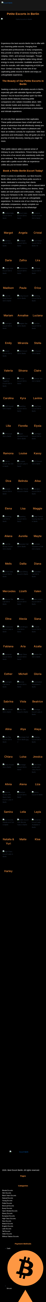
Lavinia (37, 398)
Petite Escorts (7, 1203)
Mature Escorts (7, 1223)
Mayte (38, 536)
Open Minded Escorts (9, 1211)
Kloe (37, 839)
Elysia (37, 425)
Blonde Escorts (7, 1190)
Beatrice (37, 701)
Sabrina (8, 701)
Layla (37, 811)
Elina (8, 618)
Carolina (8, 398)
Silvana (22, 370)
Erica (37, 287)
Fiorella (23, 425)
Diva (8, 480)
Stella (37, 343)
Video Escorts (7, 1234)
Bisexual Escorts (8, 1206)
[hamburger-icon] (42, 5)
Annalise (23, 315)
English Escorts (7, 1226)
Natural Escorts (7, 1198)
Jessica (37, 756)
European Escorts (8, 1216)
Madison (8, 287)
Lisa (22, 508)
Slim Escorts (6, 1193)
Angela (23, 232)
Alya (23, 729)
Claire (37, 370)
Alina (8, 729)
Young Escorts (7, 1200)
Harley (8, 871)
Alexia (23, 618)
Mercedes (9, 591)
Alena (23, 784)
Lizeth (23, 591)
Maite (23, 839)
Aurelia (23, 536)
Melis (8, 563)
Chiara (8, 756)
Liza (37, 784)
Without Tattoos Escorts (10, 1236)
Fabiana (8, 646)
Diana (37, 563)
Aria (23, 646)
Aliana (8, 536)
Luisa (23, 756)
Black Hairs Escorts (9, 1195)
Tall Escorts (6, 1231)
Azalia (38, 646)
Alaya (37, 729)
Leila (23, 811)
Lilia (8, 425)
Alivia (8, 784)
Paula (22, 287)
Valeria (8, 370)
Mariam (8, 315)
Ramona (8, 453)
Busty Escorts (7, 1208)
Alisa (38, 480)
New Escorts (6, 1221)
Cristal (38, 232)
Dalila (23, 563)
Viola (23, 701)
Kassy (37, 453)
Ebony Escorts (7, 1213)
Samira (8, 811)
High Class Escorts (9, 1218)
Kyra (23, 398)
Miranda (23, 343)
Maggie (37, 508)
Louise (23, 453)
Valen (37, 591)
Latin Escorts (6, 1229)
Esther (8, 674)
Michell (23, 674)
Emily (8, 343)
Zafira (23, 260)
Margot (8, 232)
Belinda (23, 480)
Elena (8, 508)
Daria (8, 260)
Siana (37, 618)
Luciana (38, 315)
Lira (37, 260)
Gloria (37, 674)
